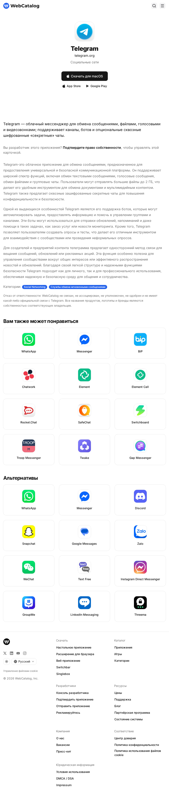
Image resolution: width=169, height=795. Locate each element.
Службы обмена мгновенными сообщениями (78, 286)
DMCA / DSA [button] (65, 778)
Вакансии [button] (63, 745)
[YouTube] (18, 653)
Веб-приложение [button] (68, 660)
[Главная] (21, 5)
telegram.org (85, 55)
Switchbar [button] (63, 667)
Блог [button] (117, 706)
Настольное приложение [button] (73, 647)
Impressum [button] (64, 785)
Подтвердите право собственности (92, 147)
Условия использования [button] (73, 772)
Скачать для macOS (87, 76)
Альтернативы (20, 478)
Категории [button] (121, 660)
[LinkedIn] (11, 653)
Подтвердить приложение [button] (74, 699)
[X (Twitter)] (5, 653)
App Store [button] (74, 86)
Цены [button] (118, 693)
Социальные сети (84, 62)
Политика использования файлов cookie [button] (137, 753)
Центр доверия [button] (125, 738)
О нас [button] (60, 738)
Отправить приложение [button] (73, 706)
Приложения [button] (123, 647)
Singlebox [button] (63, 674)
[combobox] (24, 661)
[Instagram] (24, 653)
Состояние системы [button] (128, 719)
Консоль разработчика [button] (72, 693)
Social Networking (34, 286)
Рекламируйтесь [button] (68, 712)
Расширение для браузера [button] (75, 654)
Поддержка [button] (122, 699)
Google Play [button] (98, 86)
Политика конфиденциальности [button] (136, 745)
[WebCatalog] (6, 641)
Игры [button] (118, 654)
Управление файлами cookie (20, 670)
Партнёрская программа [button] (132, 712)
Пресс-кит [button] (63, 751)
